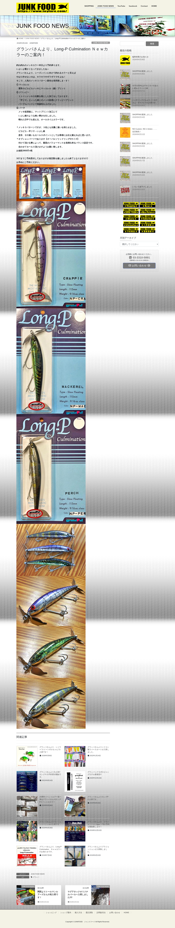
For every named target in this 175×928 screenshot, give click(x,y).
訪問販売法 (101, 913)
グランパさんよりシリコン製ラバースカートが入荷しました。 (98, 749)
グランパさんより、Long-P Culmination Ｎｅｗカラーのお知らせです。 (50, 849)
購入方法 (78, 913)
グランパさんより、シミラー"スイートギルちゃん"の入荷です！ (50, 749)
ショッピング (51, 913)
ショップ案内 (65, 913)
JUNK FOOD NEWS (100, 43)
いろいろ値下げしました (142, 187)
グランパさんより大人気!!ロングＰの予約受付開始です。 (50, 774)
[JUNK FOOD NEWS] (26, 891)
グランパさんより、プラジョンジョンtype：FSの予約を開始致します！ (98, 824)
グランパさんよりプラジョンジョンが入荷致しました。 (98, 849)
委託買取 (89, 913)
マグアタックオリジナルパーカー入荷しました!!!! (78, 894)
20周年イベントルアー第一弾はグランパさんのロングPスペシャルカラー (50, 799)
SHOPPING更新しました (142, 71)
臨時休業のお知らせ (140, 57)
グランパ (36, 877)
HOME (126, 913)
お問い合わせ (114, 913)
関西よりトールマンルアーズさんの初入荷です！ (48, 894)
